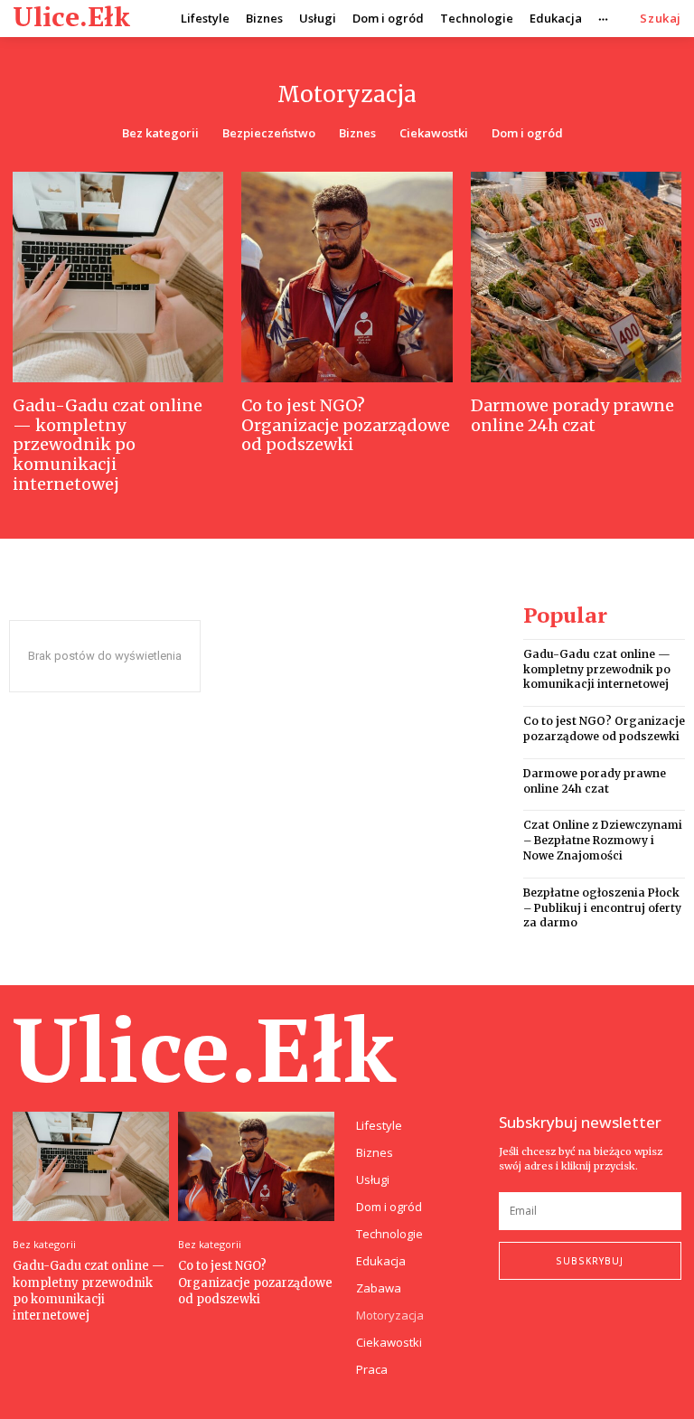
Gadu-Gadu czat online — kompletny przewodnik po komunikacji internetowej (107, 444)
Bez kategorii (160, 133)
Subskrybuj (590, 1261)
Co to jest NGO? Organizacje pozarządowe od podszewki (345, 425)
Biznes (357, 133)
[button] (660, 18)
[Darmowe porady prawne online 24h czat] (576, 277)
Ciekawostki (433, 133)
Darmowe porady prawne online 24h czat (572, 415)
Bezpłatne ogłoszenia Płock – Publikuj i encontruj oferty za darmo (602, 908)
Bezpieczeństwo (268, 133)
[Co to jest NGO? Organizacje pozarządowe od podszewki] (346, 277)
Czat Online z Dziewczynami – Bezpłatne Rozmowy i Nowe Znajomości (602, 840)
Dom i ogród (527, 133)
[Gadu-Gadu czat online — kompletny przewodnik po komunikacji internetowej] (118, 277)
